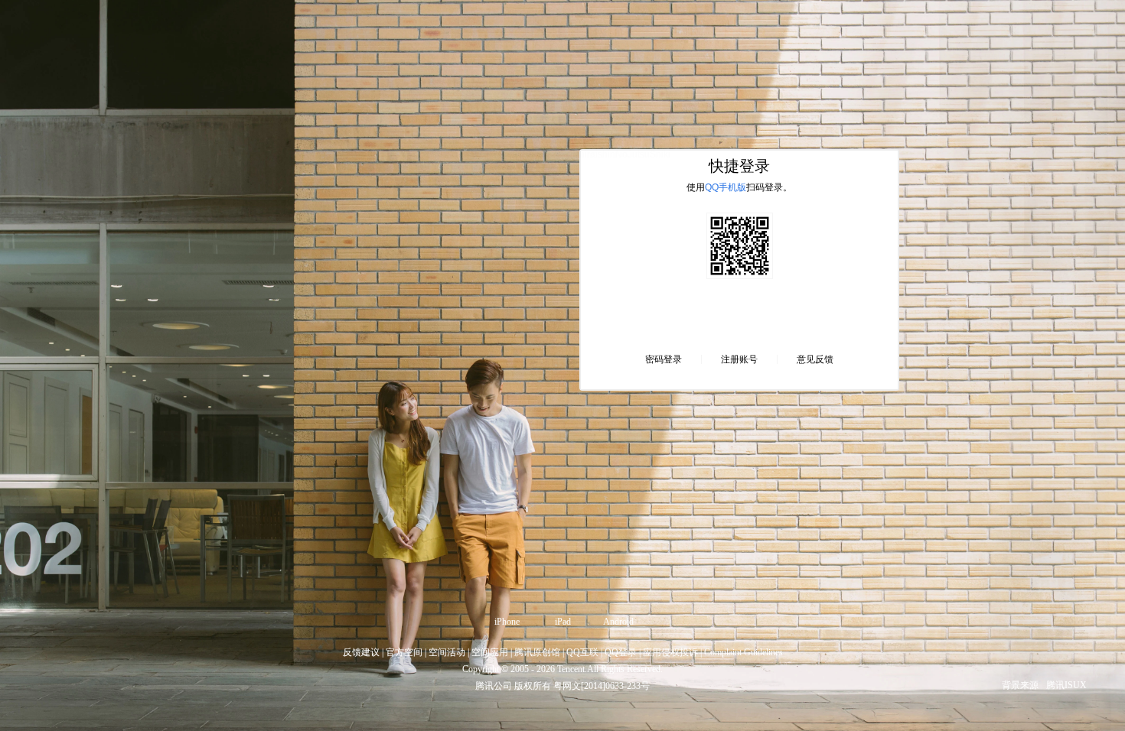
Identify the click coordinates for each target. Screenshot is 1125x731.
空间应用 (489, 652)
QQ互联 (582, 652)
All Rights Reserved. (625, 669)
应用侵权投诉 (670, 652)
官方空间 (404, 652)
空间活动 (447, 652)
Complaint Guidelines (743, 652)
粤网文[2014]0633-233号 (601, 686)
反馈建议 (361, 652)
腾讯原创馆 (537, 652)
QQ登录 (621, 652)
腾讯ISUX (1066, 685)
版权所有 (532, 686)
